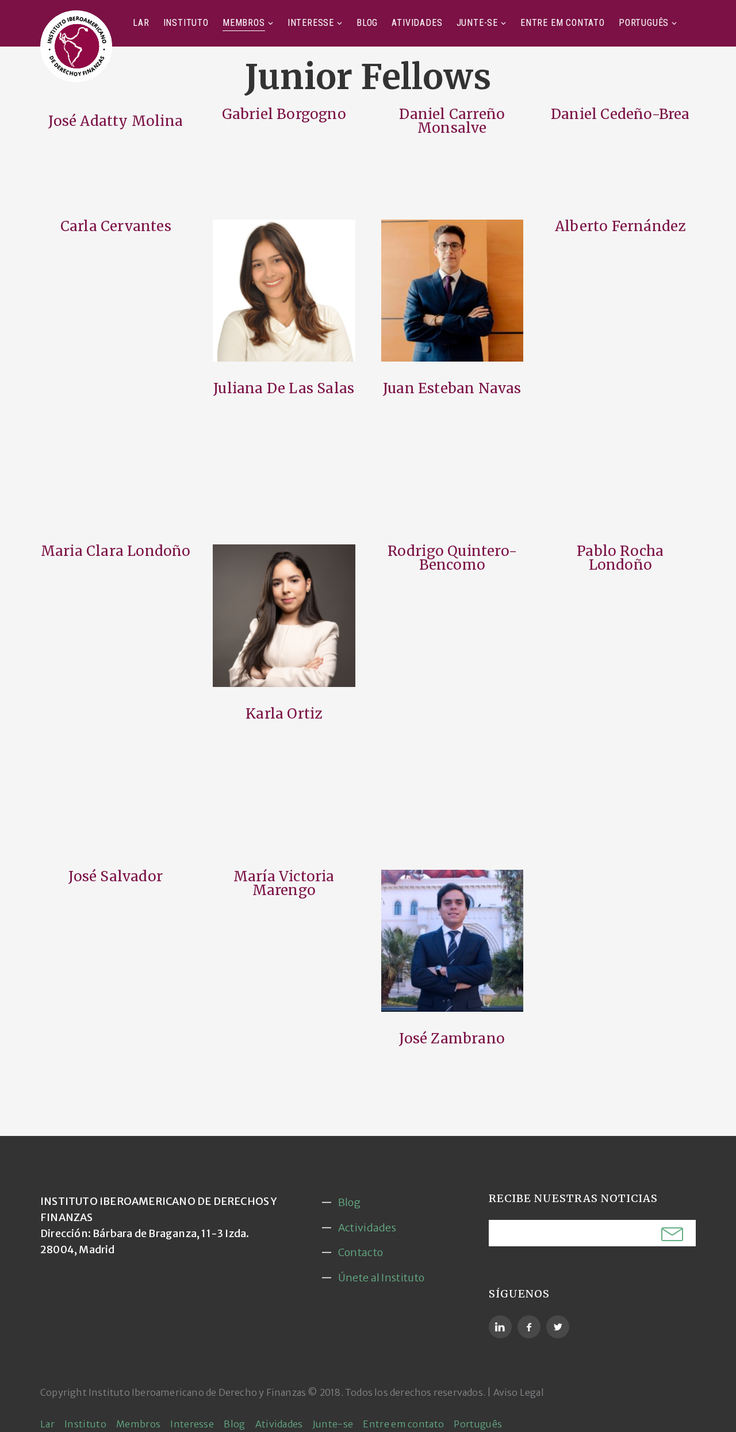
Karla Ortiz (284, 714)
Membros (244, 22)
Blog (367, 22)
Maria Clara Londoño (116, 551)
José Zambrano (452, 1038)
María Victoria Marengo (284, 883)
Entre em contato (562, 22)
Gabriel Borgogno (284, 114)
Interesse (311, 22)
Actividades (367, 1227)
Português (644, 22)
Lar (141, 22)
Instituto (186, 22)
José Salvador (115, 876)
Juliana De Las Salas (283, 388)
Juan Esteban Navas (452, 388)
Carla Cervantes (115, 226)
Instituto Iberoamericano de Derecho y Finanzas (197, 1392)
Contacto (360, 1252)
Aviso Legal (518, 1392)
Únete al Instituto (381, 1277)
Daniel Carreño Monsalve (452, 121)
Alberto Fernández (620, 226)
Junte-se (477, 22)
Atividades (417, 22)
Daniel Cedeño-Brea (620, 114)
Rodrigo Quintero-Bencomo (452, 558)
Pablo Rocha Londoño (620, 558)
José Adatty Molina (115, 121)
